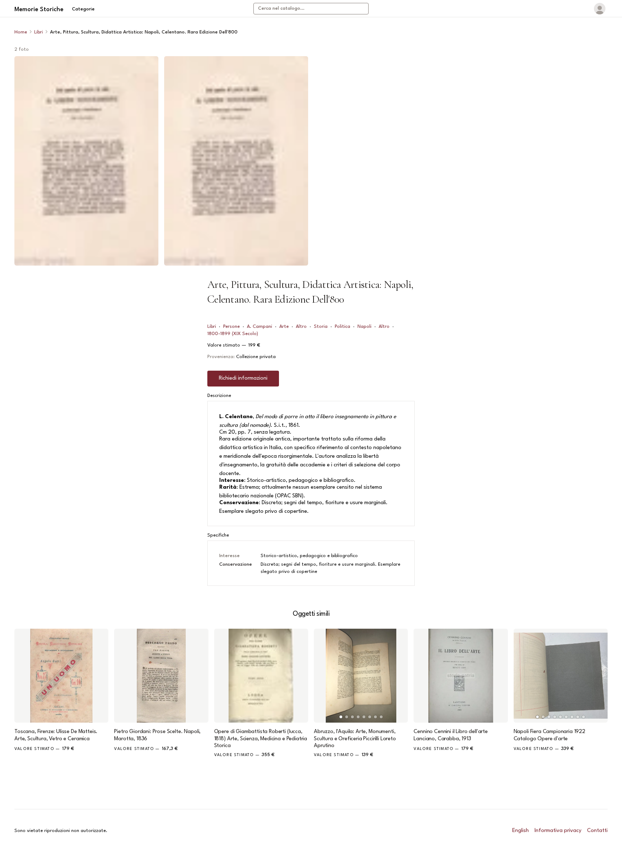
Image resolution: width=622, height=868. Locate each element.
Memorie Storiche (38, 9)
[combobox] (311, 8)
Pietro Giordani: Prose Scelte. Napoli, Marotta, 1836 (157, 735)
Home (20, 32)
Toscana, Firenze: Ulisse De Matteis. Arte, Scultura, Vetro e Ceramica (56, 735)
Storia (321, 326)
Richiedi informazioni (243, 378)
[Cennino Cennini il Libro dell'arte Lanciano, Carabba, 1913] (461, 676)
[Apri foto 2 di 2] (236, 161)
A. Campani (259, 326)
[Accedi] (600, 9)
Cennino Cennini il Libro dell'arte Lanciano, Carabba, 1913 (451, 735)
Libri (38, 32)
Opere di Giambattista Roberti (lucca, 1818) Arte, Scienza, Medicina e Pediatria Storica (260, 738)
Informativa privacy (558, 830)
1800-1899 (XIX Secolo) (232, 333)
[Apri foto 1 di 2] (86, 161)
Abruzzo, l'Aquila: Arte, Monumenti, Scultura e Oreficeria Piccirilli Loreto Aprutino (355, 738)
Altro (301, 326)
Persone (231, 326)
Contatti (597, 830)
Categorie (83, 9)
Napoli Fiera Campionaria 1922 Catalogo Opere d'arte (549, 735)
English (520, 830)
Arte (284, 326)
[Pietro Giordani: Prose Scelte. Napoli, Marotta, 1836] (161, 676)
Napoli (364, 326)
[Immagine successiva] (399, 676)
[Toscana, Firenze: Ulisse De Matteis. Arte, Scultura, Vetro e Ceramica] (61, 676)
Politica (342, 326)
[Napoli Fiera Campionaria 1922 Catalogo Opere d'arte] (561, 676)
